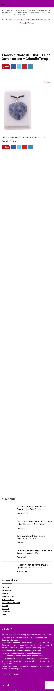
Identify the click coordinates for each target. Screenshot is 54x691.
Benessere (18, 11)
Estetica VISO (21, 557)
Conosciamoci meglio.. (11, 674)
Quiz (4, 615)
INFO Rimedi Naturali (11, 602)
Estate (5, 593)
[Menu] (3, 3)
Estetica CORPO (22, 513)
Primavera (6, 612)
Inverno (5, 605)
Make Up (5, 608)
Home (4, 11)
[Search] (50, 3)
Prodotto (10, 11)
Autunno (5, 587)
